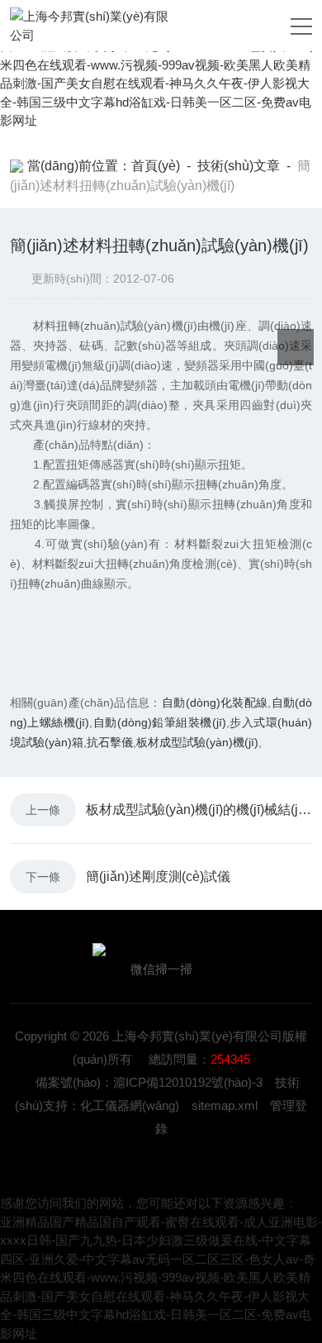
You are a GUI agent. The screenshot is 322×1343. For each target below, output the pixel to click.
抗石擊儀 (110, 742)
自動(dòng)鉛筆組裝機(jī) (159, 722)
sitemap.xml (225, 1105)
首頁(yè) (155, 166)
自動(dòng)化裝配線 (215, 702)
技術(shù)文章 (238, 166)
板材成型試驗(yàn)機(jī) (197, 742)
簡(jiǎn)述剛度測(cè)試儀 (158, 876)
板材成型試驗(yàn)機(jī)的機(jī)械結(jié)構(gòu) (199, 809)
